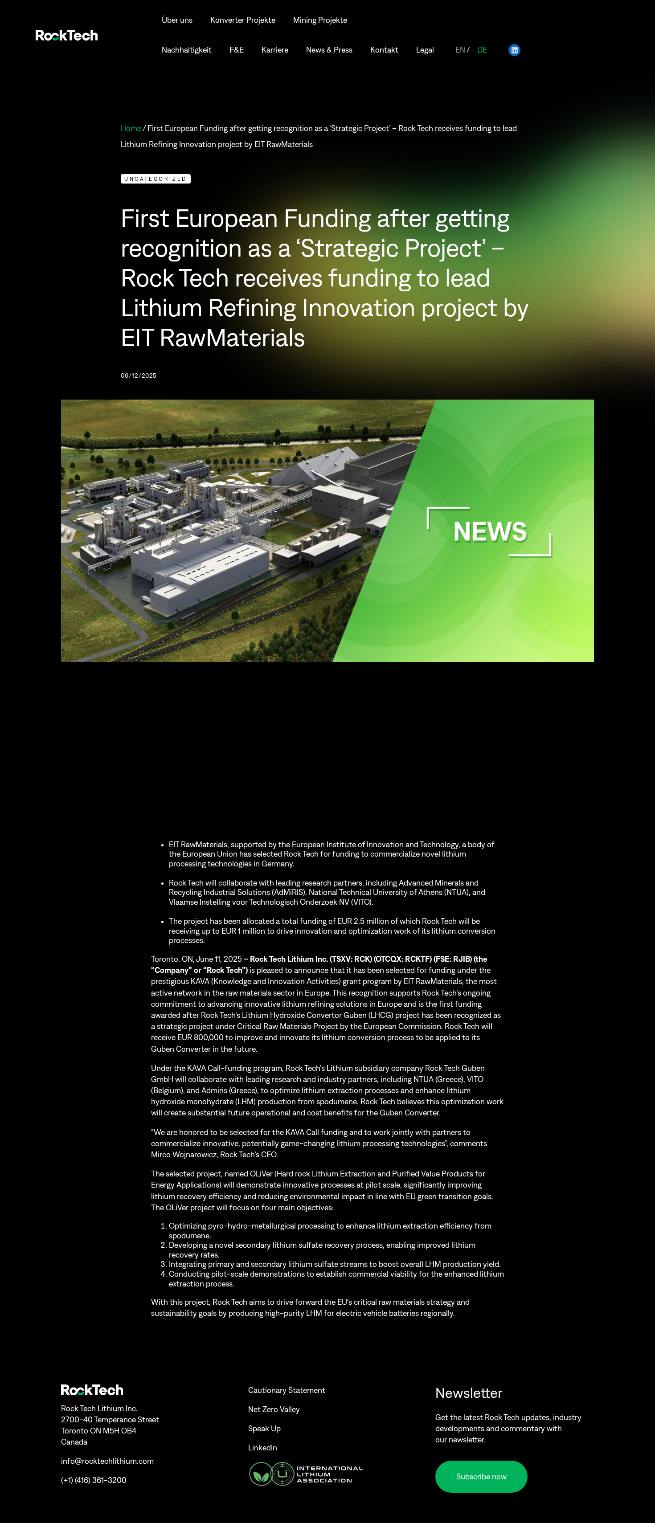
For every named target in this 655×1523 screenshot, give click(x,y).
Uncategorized (155, 179)
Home (131, 128)
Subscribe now (481, 1476)
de (482, 49)
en (460, 49)
